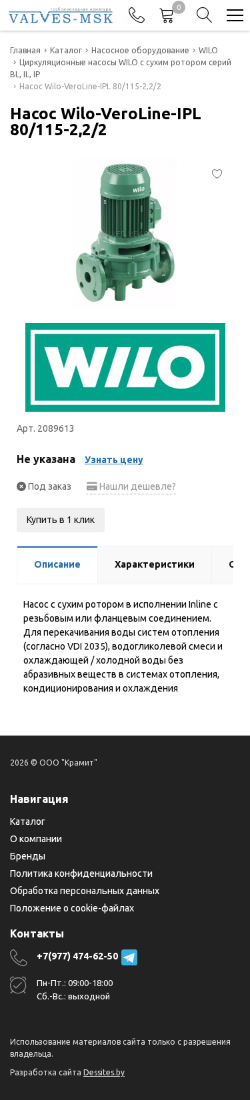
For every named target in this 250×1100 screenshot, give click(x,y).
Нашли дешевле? (136, 486)
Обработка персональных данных (84, 890)
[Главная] (61, 15)
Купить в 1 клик (61, 519)
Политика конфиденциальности (81, 873)
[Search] (205, 15)
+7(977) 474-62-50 (77, 956)
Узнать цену (114, 459)
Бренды (27, 856)
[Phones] (137, 15)
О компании (36, 838)
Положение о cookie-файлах (72, 908)
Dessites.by (104, 1072)
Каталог (27, 821)
